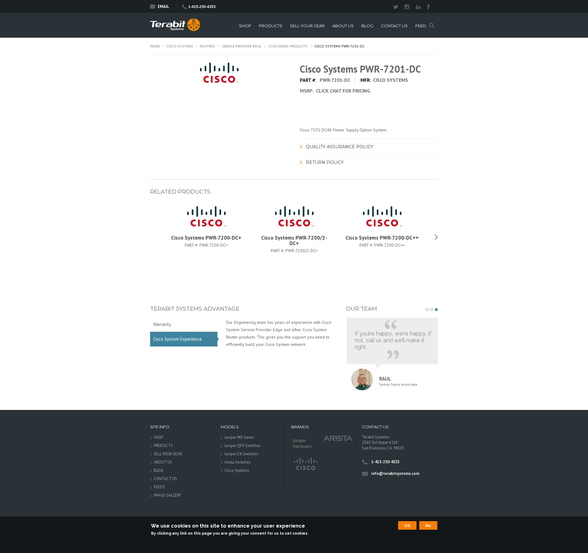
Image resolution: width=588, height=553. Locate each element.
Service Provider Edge (241, 46)
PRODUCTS (270, 26)
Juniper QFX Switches (242, 445)
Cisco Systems (180, 46)
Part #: (192, 245)
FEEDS (422, 26)
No (428, 525)
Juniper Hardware (302, 443)
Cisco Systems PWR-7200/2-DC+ (294, 240)
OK (407, 525)
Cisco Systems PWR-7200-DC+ (206, 237)
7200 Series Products (287, 46)
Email (163, 6)
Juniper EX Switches (241, 453)
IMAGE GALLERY (167, 495)
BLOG (367, 26)
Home (155, 46)
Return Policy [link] (325, 162)
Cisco (305, 464)
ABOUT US (343, 26)
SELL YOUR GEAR (307, 26)
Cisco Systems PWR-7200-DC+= (382, 237)
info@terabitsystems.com (395, 473)
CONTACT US (394, 26)
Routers (207, 46)
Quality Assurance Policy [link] (339, 147)
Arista (338, 437)
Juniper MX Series (239, 437)
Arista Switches (237, 462)
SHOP (245, 26)
